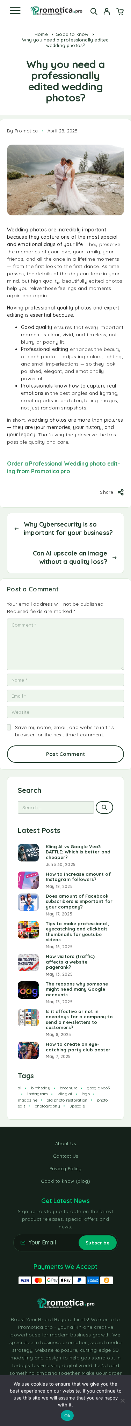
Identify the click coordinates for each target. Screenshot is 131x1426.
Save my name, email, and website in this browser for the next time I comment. (64, 731)
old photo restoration (67, 1100)
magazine (27, 1100)
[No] (122, 1400)
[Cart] (120, 12)
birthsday (40, 1087)
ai (19, 1087)
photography (47, 1106)
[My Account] (106, 12)
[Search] (93, 11)
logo (86, 1093)
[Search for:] (56, 807)
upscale (77, 1106)
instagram (37, 1093)
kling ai (65, 1093)
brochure (69, 1087)
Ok (67, 1415)
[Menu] (15, 10)
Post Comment (65, 754)
